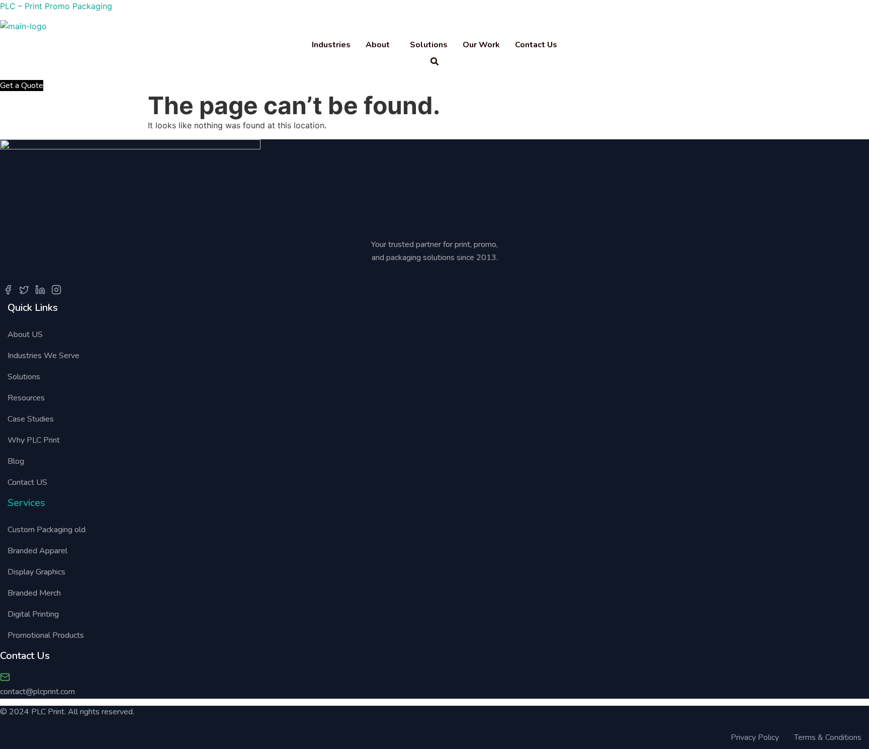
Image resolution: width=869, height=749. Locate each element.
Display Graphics (36, 571)
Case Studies (31, 419)
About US (25, 334)
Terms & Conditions (827, 737)
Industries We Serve (44, 355)
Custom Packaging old (46, 529)
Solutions (429, 44)
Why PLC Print (34, 440)
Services (26, 503)
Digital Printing (33, 614)
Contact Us (536, 44)
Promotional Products (46, 635)
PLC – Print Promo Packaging (56, 6)
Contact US (27, 482)
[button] (380, 44)
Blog (16, 461)
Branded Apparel (37, 550)
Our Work (481, 44)
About (378, 44)
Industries (331, 44)
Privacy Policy (755, 737)
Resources (26, 397)
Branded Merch (34, 593)
